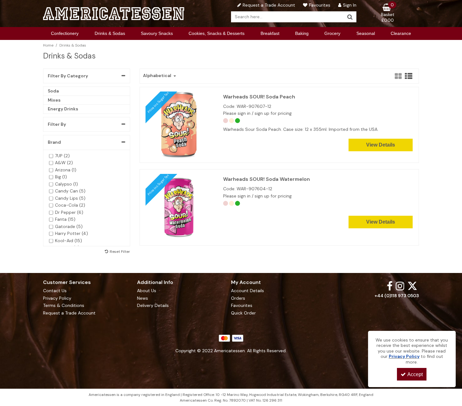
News (142, 298)
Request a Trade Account (69, 313)
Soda (53, 91)
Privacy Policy (57, 298)
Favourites (241, 305)
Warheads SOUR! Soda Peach (259, 97)
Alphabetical (157, 75)
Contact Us (55, 290)
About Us (146, 290)
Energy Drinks (63, 109)
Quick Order (243, 313)
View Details (380, 144)
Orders (238, 298)
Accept (415, 374)
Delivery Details (153, 305)
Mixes (54, 100)
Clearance (401, 33)
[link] (390, 285)
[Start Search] (350, 16)
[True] (179, 207)
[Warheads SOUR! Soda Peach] (179, 124)
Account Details (247, 290)
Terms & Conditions (63, 305)
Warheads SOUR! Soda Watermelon (266, 179)
